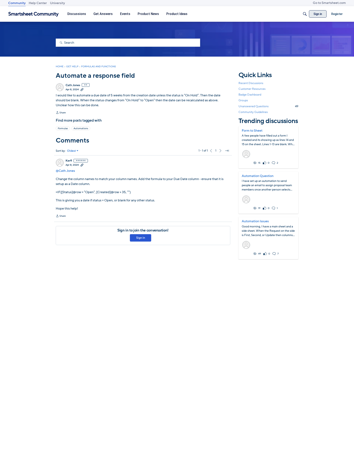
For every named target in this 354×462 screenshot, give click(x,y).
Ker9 (69, 161)
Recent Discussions (250, 83)
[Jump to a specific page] (227, 150)
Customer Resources (252, 89)
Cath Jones (73, 85)
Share (61, 113)
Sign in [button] (140, 238)
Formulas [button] (63, 128)
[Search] (305, 14)
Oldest (71, 151)
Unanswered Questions (268, 106)
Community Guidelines (253, 112)
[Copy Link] (81, 89)
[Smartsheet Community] (33, 14)
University (57, 3)
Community (17, 3)
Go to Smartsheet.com (329, 3)
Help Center (38, 3)
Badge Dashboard (249, 95)
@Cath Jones (65, 171)
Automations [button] (81, 128)
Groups (243, 101)
